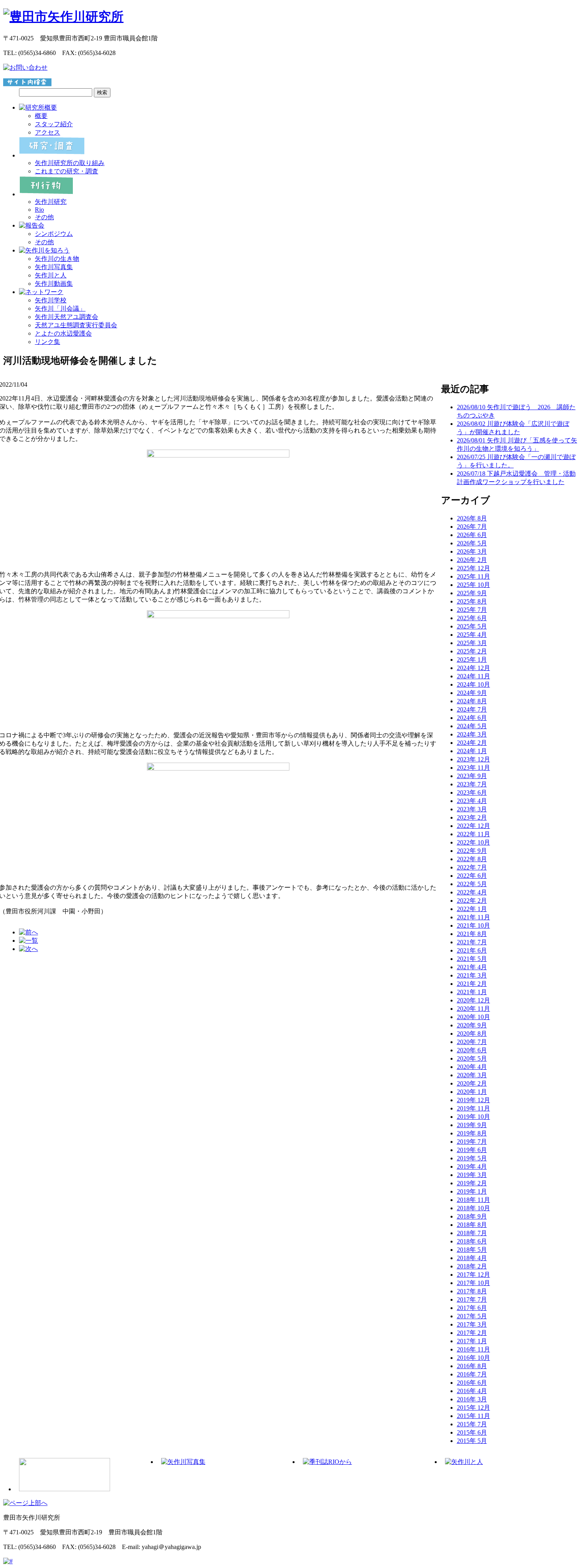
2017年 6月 (472, 1307)
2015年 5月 (472, 1440)
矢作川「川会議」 (60, 308)
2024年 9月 (472, 692)
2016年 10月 (473, 1357)
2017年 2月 (472, 1332)
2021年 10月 (473, 925)
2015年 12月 (473, 1407)
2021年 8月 (472, 933)
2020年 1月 (472, 1091)
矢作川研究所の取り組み (70, 162)
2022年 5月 (472, 884)
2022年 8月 (472, 859)
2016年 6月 (472, 1382)
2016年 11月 (473, 1349)
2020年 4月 (472, 1066)
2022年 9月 (472, 850)
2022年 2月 (472, 900)
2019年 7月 (472, 1141)
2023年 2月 (472, 817)
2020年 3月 (472, 1075)
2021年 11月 (473, 917)
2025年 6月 (472, 618)
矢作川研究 (51, 201)
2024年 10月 (473, 684)
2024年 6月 (472, 717)
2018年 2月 (472, 1266)
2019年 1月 (472, 1191)
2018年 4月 (472, 1258)
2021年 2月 (472, 983)
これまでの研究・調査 (66, 171)
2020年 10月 (473, 1017)
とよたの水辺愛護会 (63, 333)
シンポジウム (54, 233)
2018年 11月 (473, 1199)
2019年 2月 (472, 1183)
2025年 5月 (472, 626)
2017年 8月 (472, 1291)
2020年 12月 (473, 1000)
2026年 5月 (472, 543)
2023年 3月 (472, 809)
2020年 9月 (472, 1025)
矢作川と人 (51, 275)
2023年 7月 (472, 784)
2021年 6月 (472, 950)
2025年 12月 (473, 568)
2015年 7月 (472, 1424)
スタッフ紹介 (54, 124)
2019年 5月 (472, 1158)
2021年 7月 (472, 942)
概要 (41, 115)
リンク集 (47, 341)
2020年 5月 (472, 1058)
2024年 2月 (472, 742)
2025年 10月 (473, 584)
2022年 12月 (473, 825)
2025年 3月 (472, 643)
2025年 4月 (472, 634)
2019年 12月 (473, 1100)
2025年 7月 (472, 609)
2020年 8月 (472, 1033)
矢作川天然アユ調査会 (66, 316)
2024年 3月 (472, 734)
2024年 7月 (472, 709)
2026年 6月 (472, 535)
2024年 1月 (472, 751)
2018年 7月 (472, 1233)
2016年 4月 (472, 1391)
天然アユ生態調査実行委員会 (76, 325)
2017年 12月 (473, 1274)
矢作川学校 (51, 300)
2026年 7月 (472, 526)
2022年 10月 (473, 842)
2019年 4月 (472, 1166)
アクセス (47, 132)
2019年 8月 (472, 1133)
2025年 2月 (472, 651)
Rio (39, 209)
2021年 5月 (472, 958)
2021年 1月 (472, 992)
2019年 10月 (473, 1116)
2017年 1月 (472, 1341)
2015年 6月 (472, 1432)
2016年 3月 (472, 1399)
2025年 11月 (473, 576)
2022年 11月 (473, 834)
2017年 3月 (472, 1324)
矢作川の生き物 (57, 258)
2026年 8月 (472, 518)
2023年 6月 (472, 792)
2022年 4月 (472, 892)
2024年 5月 (472, 726)
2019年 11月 (473, 1108)
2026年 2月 (472, 559)
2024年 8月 (472, 701)
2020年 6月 (472, 1050)
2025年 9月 (472, 593)
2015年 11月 (473, 1415)
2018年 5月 (472, 1249)
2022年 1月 (472, 908)
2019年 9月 (472, 1125)
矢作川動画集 (54, 283)
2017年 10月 (473, 1282)
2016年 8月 (472, 1366)
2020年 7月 (472, 1041)
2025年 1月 (472, 659)
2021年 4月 (472, 967)
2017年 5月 (472, 1316)
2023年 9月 (472, 776)
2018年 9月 (472, 1216)
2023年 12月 (473, 759)
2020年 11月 (473, 1008)
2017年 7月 (472, 1299)
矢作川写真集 (54, 267)
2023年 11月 (473, 767)
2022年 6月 (472, 875)
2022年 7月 (472, 867)
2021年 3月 (472, 975)
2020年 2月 (472, 1083)
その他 (44, 217)
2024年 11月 (473, 676)
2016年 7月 (472, 1374)
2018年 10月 (473, 1208)
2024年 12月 (473, 667)
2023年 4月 (472, 800)
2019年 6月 (472, 1150)
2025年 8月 (472, 601)
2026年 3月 (472, 551)
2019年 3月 (472, 1174)
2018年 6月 (472, 1241)
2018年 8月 (472, 1224)
